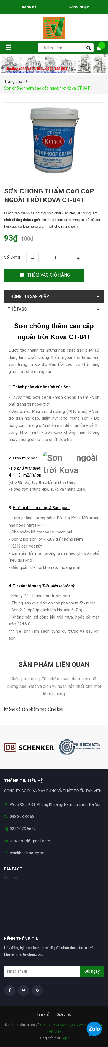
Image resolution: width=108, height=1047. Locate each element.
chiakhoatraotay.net (28, 853)
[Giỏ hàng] (101, 48)
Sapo (65, 1038)
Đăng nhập (79, 7)
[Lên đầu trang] (93, 1014)
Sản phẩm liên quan (54, 665)
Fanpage (11, 878)
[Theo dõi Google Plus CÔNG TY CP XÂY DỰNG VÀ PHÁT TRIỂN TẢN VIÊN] (37, 990)
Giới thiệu (63, 1014)
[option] (29, 747)
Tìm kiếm (44, 1014)
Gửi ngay (92, 971)
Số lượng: (12, 257)
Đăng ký (29, 7)
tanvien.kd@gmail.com (30, 841)
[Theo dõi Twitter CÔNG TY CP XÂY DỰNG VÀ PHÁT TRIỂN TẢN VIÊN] (23, 990)
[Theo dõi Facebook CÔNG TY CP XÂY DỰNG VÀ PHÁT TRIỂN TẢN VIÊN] (9, 990)
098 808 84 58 (22, 816)
